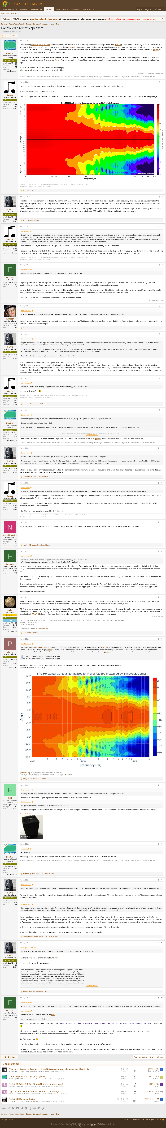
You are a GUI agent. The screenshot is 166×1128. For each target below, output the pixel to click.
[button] (67, 9)
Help (159, 1119)
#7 (162, 334)
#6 (162, 306)
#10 (162, 448)
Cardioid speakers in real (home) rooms (28, 1076)
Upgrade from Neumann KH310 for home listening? (34, 1091)
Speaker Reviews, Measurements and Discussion (41, 1071)
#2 (149, 57)
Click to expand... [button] (92, 435)
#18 (162, 880)
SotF (65, 775)
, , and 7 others (34, 779)
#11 (162, 483)
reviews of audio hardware (44, 19)
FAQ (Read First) (10, 9)
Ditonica (11, 1071)
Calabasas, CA (12, 71)
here (113, 19)
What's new (61, 9)
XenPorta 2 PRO (74, 1126)
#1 (162, 41)
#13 (162, 551)
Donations (75, 9)
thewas (156, 1093)
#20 (162, 998)
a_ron (157, 1086)
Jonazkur (156, 1101)
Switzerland (13, 667)
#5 (162, 265)
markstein (12, 1086)
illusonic (156, 1078)
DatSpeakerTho (153, 1071)
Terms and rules (138, 1119)
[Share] (159, 40)
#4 (162, 227)
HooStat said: (26, 644)
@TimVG (35, 44)
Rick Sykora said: (27, 947)
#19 (162, 943)
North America (12, 631)
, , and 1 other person (38, 874)
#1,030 (118, 44)
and (28, 191)
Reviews (23, 9)
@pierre (73, 47)
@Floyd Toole (44, 44)
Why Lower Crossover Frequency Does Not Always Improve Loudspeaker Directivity (49, 1069)
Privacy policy (151, 1119)
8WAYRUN (94, 1126)
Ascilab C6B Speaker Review (22, 1099)
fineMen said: (26, 311)
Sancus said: (25, 415)
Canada (14, 108)
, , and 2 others (37, 545)
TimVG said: (25, 231)
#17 (162, 844)
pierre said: (25, 849)
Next (13, 36)
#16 (162, 785)
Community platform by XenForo (70, 1124)
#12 (162, 522)
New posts (5, 13)
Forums (49, 9)
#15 (162, 639)
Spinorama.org (25, 773)
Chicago (14, 546)
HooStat (6, 31)
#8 (162, 378)
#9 (162, 410)
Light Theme (8, 1119)
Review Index (36, 9)
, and (31, 220)
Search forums (16, 13)
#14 (162, 597)
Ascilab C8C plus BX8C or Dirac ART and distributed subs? (36, 1084)
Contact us (127, 1119)
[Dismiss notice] (162, 19)
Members (87, 9)
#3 (162, 197)
